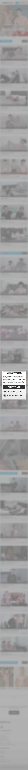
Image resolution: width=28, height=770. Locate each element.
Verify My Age (14, 387)
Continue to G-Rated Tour (12, 392)
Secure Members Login (14, 396)
